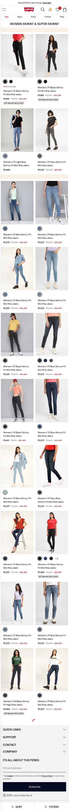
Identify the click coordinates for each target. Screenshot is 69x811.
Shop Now (47, 3)
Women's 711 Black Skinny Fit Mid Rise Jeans (16, 93)
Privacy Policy (47, 776)
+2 (56, 558)
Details (10, 776)
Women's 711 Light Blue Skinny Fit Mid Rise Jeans (16, 164)
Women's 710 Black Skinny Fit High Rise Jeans (16, 703)
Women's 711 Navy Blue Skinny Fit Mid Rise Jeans (50, 500)
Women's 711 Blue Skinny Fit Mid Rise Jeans (17, 236)
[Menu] (4, 9)
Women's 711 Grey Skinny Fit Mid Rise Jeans (52, 164)
